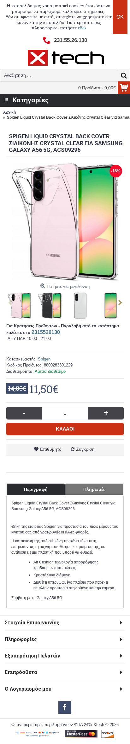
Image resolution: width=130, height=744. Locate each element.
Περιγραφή (36, 489)
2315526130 (46, 332)
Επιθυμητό (51, 449)
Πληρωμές (94, 489)
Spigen (44, 359)
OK (120, 17)
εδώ (82, 27)
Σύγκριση (85, 449)
